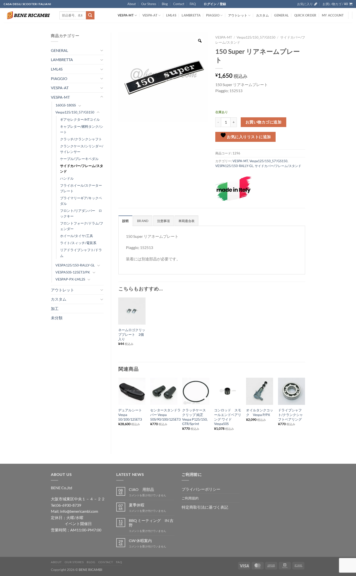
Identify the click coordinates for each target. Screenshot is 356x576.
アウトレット (238, 15)
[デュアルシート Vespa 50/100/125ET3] (131, 391)
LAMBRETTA (191, 15)
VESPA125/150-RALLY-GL (75, 265)
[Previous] (118, 411)
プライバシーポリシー (201, 489)
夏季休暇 (136, 505)
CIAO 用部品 (141, 489)
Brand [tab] (142, 221)
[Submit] (90, 15)
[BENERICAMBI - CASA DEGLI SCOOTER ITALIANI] (28, 15)
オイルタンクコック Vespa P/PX (259, 412)
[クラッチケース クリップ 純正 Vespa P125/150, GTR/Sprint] (195, 391)
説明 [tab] (125, 221)
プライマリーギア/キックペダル (81, 201)
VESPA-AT (149, 15)
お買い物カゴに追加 (263, 122)
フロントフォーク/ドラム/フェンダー (81, 226)
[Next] (305, 411)
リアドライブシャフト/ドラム (81, 252)
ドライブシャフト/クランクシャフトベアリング (290, 414)
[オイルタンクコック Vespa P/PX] (259, 391)
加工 (55, 308)
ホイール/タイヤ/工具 (76, 236)
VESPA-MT (126, 15)
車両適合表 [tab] (186, 221)
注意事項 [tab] (163, 221)
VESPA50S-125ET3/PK (72, 272)
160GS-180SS (65, 105)
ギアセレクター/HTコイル (80, 119)
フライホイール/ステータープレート (81, 188)
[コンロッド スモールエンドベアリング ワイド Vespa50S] (227, 391)
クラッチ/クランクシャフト (81, 139)
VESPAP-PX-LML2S (70, 279)
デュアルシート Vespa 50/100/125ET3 (131, 414)
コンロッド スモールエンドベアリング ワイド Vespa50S (227, 417)
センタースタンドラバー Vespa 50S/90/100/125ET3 (165, 414)
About (131, 4)
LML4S (171, 15)
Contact (178, 4)
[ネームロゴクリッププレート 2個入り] (131, 311)
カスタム (262, 15)
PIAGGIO (212, 15)
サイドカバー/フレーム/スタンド (81, 168)
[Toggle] (102, 50)
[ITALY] (233, 188)
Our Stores (148, 4)
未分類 (56, 317)
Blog (165, 4)
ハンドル (67, 178)
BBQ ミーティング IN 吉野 (151, 522)
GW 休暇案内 (140, 540)
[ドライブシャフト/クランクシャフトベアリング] (291, 391)
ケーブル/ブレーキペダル (79, 159)
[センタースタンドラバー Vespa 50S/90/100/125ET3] (163, 391)
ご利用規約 (190, 498)
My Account (333, 15)
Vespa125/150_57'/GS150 (74, 112)
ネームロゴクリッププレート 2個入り (131, 334)
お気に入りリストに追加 (248, 137)
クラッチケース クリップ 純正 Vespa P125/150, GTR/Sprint (195, 417)
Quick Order (305, 15)
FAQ (193, 4)
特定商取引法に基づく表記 (205, 507)
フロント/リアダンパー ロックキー (81, 213)
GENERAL (281, 15)
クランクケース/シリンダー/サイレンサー (81, 149)
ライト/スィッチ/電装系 (78, 243)
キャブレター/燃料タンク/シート (81, 129)
